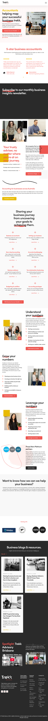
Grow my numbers (8, 395)
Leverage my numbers (33, 438)
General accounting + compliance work (11, 164)
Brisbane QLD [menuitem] (42, 678)
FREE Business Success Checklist (12, 302)
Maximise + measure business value (10, 170)
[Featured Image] (12, 565)
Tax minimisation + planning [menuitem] (32, 693)
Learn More (12, 242)
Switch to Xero (31, 468)
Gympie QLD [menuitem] (42, 682)
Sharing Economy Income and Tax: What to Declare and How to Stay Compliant (12, 578)
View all (3, 554)
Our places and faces (9, 198)
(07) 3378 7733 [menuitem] (43, 680)
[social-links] (2, 691)
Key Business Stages (32, 173)
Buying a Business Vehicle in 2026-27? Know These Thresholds (35, 578)
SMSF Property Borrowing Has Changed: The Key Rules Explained (11, 616)
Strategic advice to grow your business (11, 167)
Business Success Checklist (10, 30)
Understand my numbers (33, 348)
